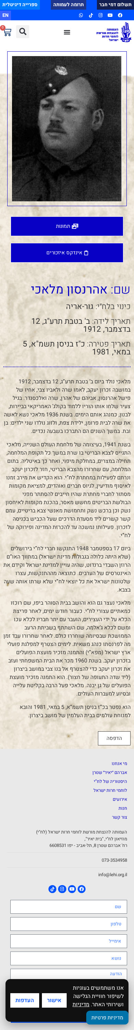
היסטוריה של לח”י (110, 781)
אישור (54, 1000)
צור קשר (119, 817)
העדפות (24, 1000)
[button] (22, 31)
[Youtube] (110, 15)
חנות (123, 808)
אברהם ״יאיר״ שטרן (109, 772)
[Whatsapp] (81, 15)
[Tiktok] (90, 15)
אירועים (120, 799)
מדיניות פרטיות (107, 1017)
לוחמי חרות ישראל (110, 790)
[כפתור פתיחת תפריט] (67, 32)
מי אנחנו (119, 763)
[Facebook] (120, 15)
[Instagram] (100, 15)
